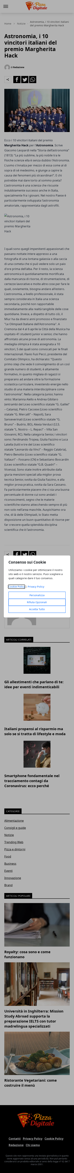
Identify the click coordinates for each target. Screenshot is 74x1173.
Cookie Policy (16, 586)
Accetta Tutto (37, 609)
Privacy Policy (36, 586)
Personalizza (37, 595)
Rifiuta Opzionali (37, 602)
